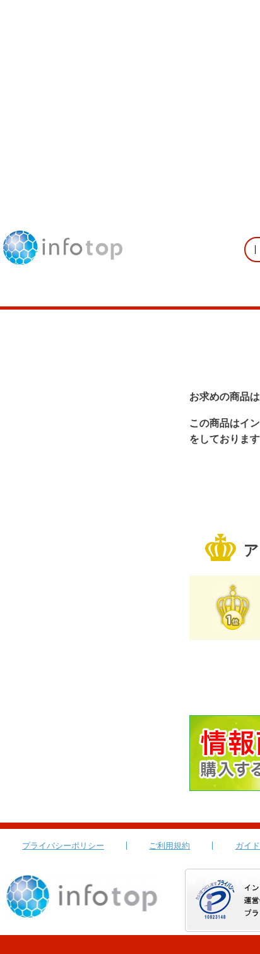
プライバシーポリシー (63, 845)
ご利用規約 (169, 845)
